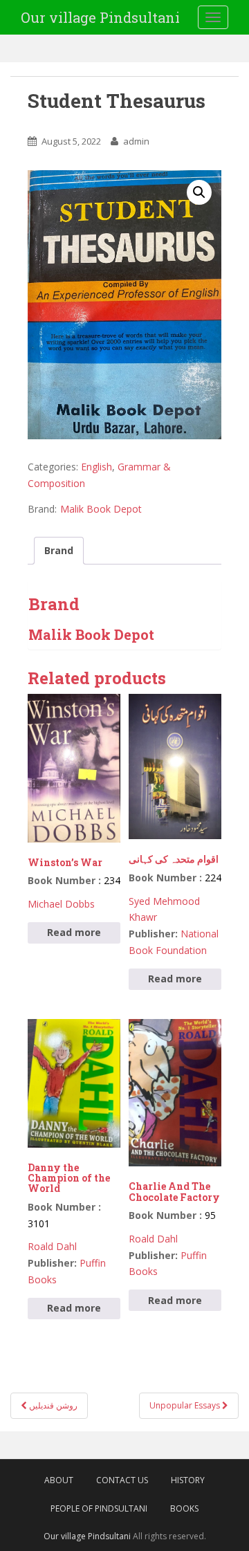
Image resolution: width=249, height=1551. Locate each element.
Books (184, 1508)
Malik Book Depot (101, 508)
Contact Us (122, 1480)
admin (136, 141)
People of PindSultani (98, 1508)
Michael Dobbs (61, 903)
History (188, 1480)
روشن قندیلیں (52, 1405)
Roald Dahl (52, 1246)
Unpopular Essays (185, 1405)
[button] (199, 192)
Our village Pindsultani (100, 17)
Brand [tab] (58, 550)
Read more (74, 932)
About (58, 1480)
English (96, 466)
